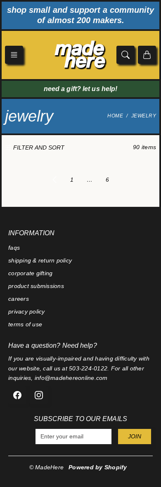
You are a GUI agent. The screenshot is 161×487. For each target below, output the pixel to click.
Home (115, 116)
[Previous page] (54, 179)
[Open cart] (147, 55)
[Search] (125, 55)
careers (18, 298)
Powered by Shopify (98, 467)
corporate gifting (30, 273)
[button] (14, 55)
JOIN (134, 436)
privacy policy (26, 311)
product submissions (36, 286)
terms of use (25, 324)
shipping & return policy (40, 260)
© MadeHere (46, 467)
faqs (14, 247)
